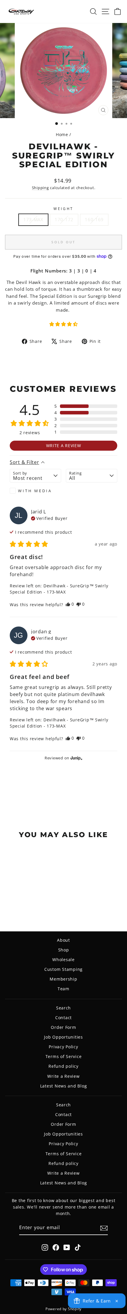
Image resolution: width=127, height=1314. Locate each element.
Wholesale (63, 959)
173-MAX (33, 219)
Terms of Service (63, 1056)
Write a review (63, 445)
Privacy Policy (63, 1046)
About (63, 940)
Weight (63, 208)
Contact (63, 1017)
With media (35, 490)
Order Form (63, 1027)
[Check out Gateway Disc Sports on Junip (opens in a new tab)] (75, 758)
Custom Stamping (63, 969)
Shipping (40, 187)
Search (63, 1008)
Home (62, 134)
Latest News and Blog (63, 1086)
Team (63, 988)
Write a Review (63, 1076)
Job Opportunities (63, 1037)
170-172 (64, 219)
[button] (63, 324)
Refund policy (63, 1066)
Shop (63, 950)
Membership (63, 979)
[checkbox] (35, 490)
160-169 (94, 219)
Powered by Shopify (63, 1308)
